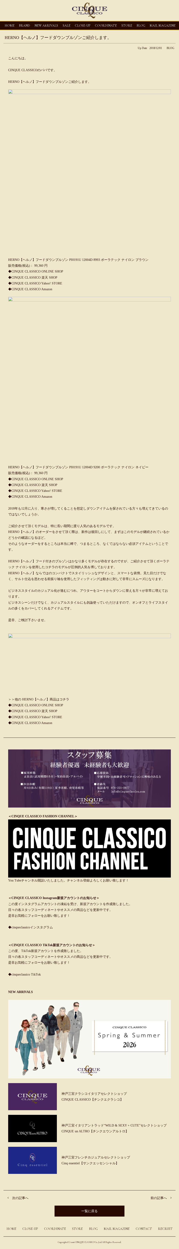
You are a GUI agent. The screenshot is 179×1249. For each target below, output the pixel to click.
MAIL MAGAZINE (163, 26)
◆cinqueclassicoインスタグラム (30, 927)
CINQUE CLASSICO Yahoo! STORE (36, 283)
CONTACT (144, 1229)
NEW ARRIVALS (46, 26)
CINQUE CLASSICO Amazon (31, 289)
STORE (126, 26)
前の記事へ (159, 1198)
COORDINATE (106, 26)
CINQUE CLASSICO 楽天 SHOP (34, 277)
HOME (9, 26)
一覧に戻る (89, 1211)
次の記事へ (20, 1198)
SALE (66, 26)
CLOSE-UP (30, 1229)
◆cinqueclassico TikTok (24, 974)
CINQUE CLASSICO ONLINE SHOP (37, 271)
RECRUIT (165, 1229)
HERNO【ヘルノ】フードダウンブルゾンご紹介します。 (58, 37)
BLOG (170, 48)
